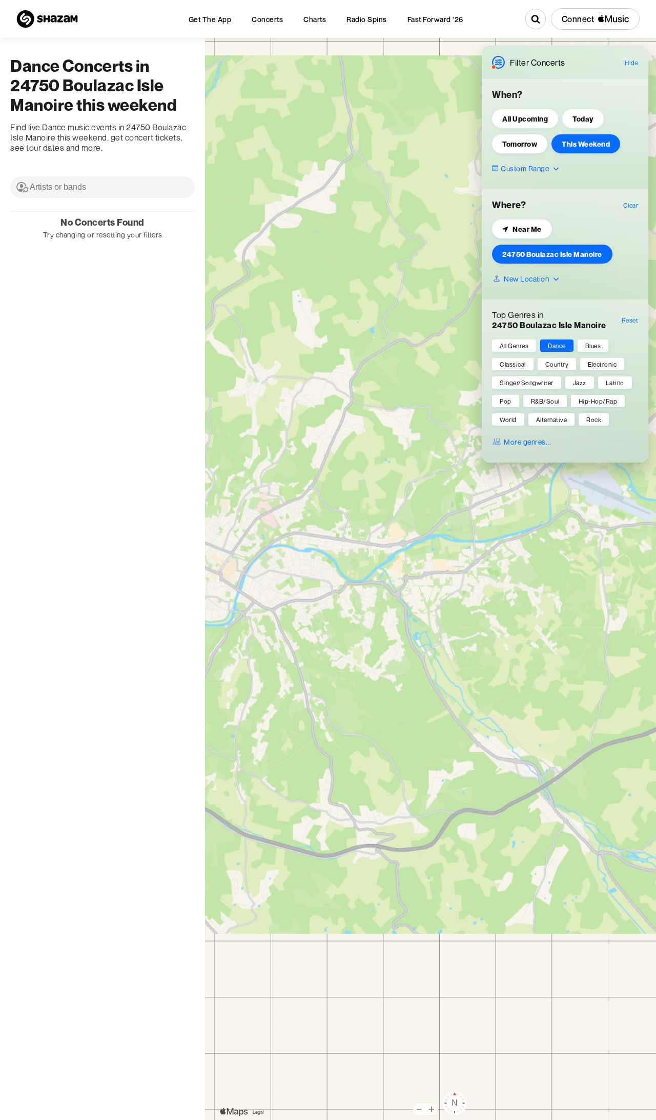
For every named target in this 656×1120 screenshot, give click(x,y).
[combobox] (102, 187)
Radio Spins (366, 19)
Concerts (267, 19)
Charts (314, 19)
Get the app (210, 19)
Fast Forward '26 (435, 19)
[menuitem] (210, 19)
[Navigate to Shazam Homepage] (47, 19)
